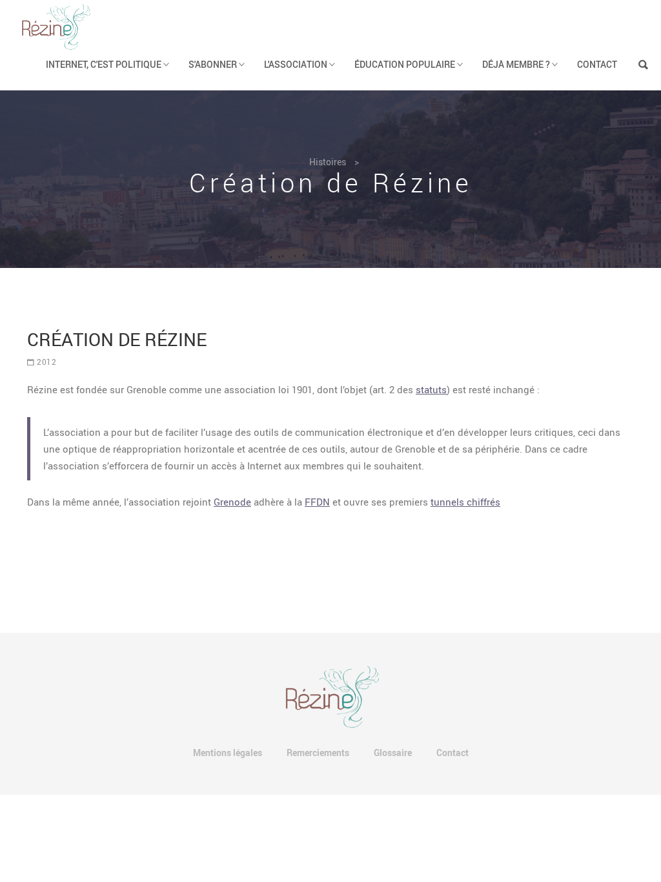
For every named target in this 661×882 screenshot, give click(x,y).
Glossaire (393, 752)
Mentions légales (227, 752)
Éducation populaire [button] (405, 64)
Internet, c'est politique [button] (104, 64)
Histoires (327, 162)
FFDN (317, 501)
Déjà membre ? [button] (517, 64)
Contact (597, 64)
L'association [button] (296, 64)
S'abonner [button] (213, 64)
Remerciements (318, 752)
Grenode (232, 501)
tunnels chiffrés (465, 501)
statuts (431, 389)
